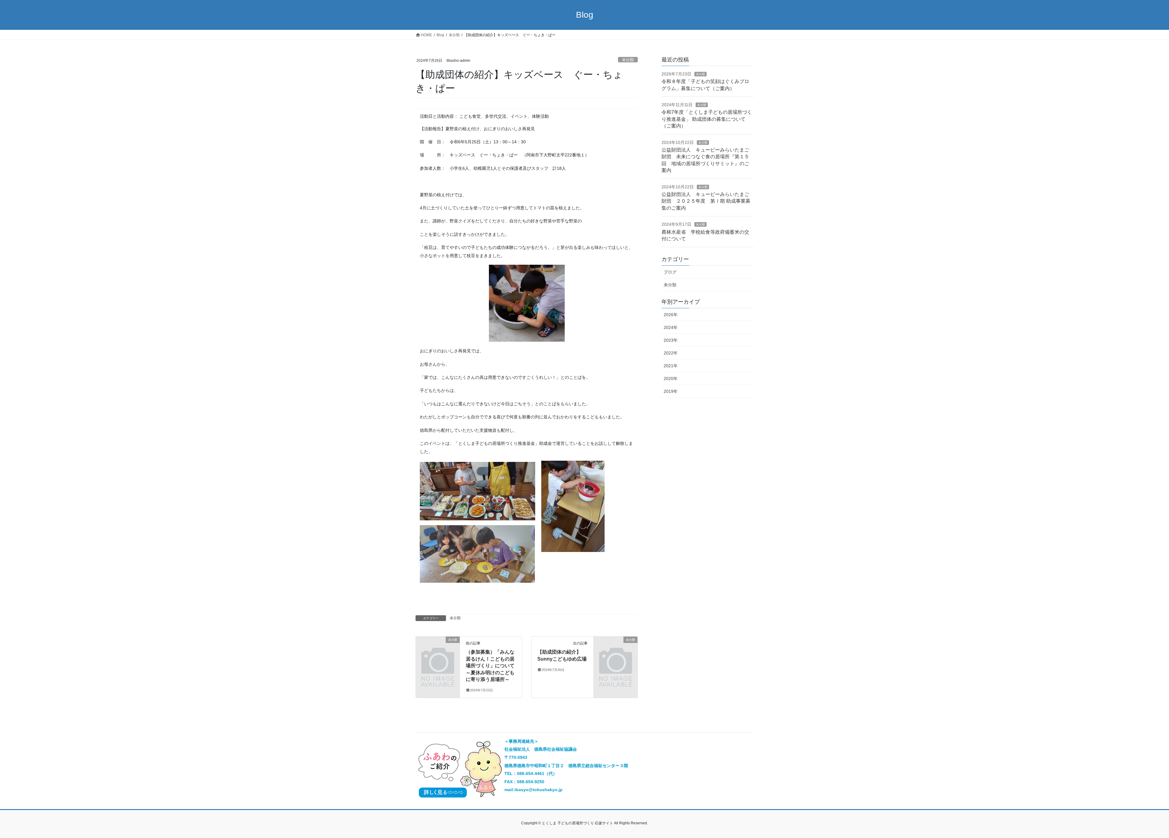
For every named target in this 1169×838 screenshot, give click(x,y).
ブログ (670, 272)
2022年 (671, 353)
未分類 (628, 60)
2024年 (671, 327)
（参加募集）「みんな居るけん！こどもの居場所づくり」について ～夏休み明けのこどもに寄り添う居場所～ (490, 665)
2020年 (671, 378)
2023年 (671, 340)
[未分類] (438, 649)
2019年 (671, 391)
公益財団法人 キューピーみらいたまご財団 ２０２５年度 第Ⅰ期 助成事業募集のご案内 (706, 201)
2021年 (671, 365)
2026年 (671, 314)
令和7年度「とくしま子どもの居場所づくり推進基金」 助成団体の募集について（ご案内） (707, 119)
